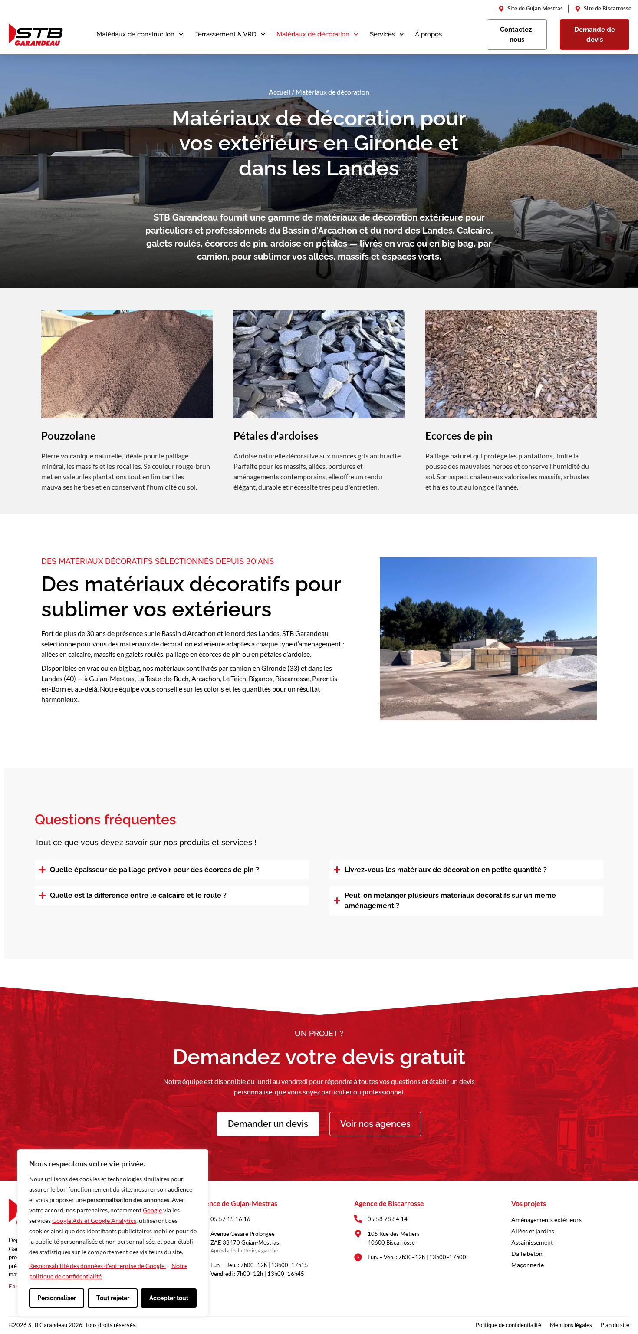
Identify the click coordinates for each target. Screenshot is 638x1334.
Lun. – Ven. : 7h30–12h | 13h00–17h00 (417, 1257)
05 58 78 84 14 (388, 1218)
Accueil (279, 92)
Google (152, 1210)
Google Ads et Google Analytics (94, 1220)
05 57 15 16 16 (230, 1218)
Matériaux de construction (135, 34)
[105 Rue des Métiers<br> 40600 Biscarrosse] (358, 1234)
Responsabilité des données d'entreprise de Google (97, 1265)
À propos (428, 34)
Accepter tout (168, 1297)
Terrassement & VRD (226, 34)
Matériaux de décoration (312, 34)
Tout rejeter (112, 1297)
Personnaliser (56, 1297)
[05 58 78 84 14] (358, 1219)
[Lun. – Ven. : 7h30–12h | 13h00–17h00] (358, 1257)
